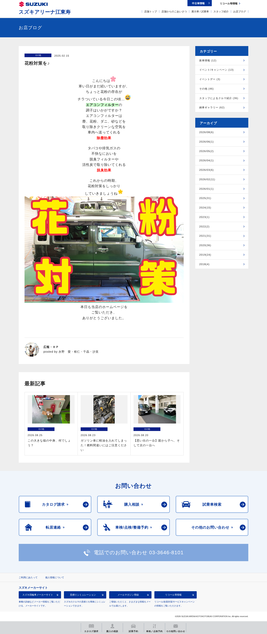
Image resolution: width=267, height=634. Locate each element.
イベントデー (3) (209, 79)
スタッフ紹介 (221, 11)
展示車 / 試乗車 (200, 11)
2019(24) (205, 254)
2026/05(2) (206, 151)
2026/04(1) (206, 160)
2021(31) (205, 235)
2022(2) (204, 226)
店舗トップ (150, 11)
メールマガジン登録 (128, 595)
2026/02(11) (207, 179)
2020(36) (205, 245)
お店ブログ (239, 11)
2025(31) (205, 198)
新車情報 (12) (208, 60)
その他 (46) (206, 88)
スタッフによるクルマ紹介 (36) (218, 98)
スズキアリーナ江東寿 (45, 12)
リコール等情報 (173, 595)
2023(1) (204, 217)
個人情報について (54, 577)
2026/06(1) (206, 141)
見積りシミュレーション (83, 595)
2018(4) (204, 264)
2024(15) (205, 207)
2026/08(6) (206, 132)
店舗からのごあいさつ (174, 11)
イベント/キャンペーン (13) (216, 69)
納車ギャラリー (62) (212, 107)
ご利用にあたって (28, 577)
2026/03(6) (206, 169)
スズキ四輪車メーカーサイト (37, 595)
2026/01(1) (206, 188)
